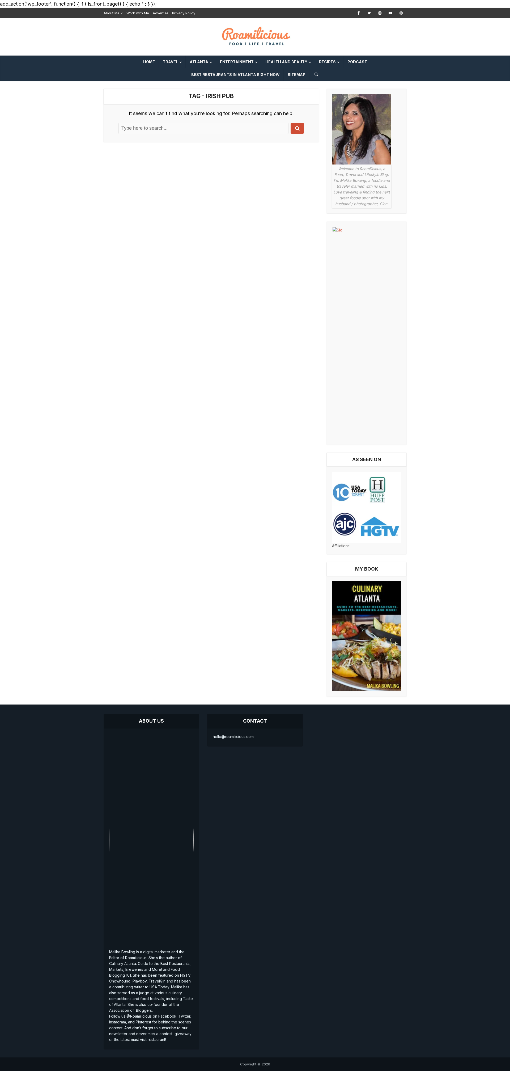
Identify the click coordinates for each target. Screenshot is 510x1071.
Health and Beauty (286, 62)
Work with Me (137, 13)
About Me (112, 13)
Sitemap (296, 74)
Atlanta (199, 62)
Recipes (327, 62)
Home (149, 62)
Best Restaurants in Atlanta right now (235, 74)
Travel (170, 62)
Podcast (357, 62)
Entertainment (237, 62)
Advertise (160, 13)
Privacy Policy (183, 13)
